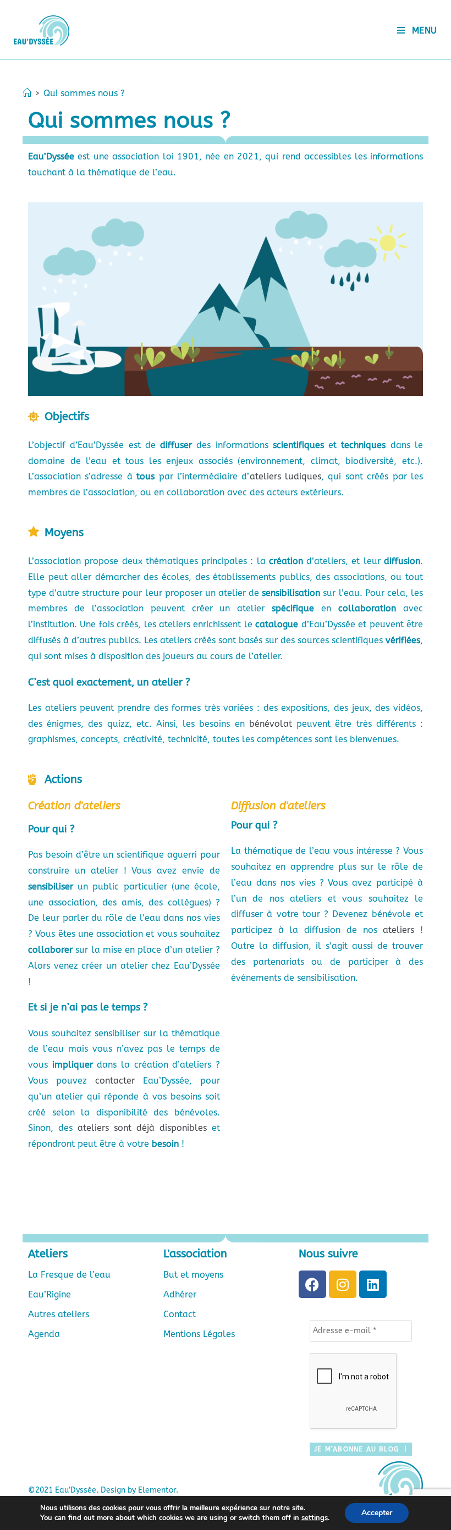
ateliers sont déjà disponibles (142, 1128)
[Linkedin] (373, 1284)
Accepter (376, 1512)
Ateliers (48, 1253)
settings (314, 1518)
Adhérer (179, 1294)
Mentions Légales (199, 1334)
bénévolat (270, 724)
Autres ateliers (58, 1314)
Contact (179, 1314)
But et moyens (193, 1274)
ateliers (398, 930)
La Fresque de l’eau (69, 1274)
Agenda (44, 1334)
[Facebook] (312, 1284)
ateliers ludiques (285, 476)
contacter (115, 1080)
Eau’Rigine (49, 1294)
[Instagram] (342, 1284)
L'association (195, 1253)
